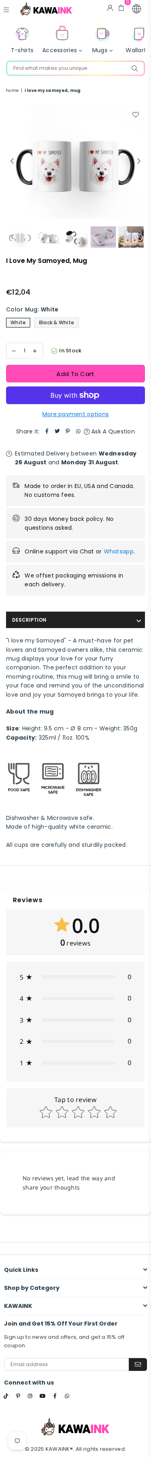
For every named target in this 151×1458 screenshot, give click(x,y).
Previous (12, 161)
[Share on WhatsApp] (78, 431)
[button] (136, 8)
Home (12, 90)
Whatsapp (119, 551)
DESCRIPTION (29, 619)
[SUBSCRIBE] (138, 1364)
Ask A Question (112, 431)
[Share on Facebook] (47, 431)
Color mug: (32, 309)
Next (139, 161)
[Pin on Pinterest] (68, 431)
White (18, 322)
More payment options (75, 414)
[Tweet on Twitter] (57, 431)
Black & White (56, 322)
